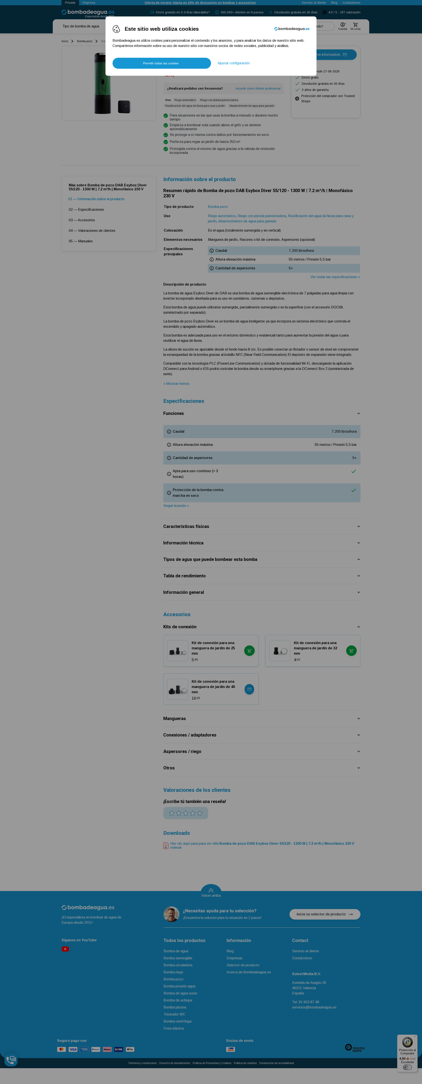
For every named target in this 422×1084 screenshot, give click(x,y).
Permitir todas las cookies (161, 63)
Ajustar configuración (234, 63)
